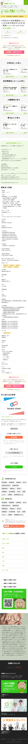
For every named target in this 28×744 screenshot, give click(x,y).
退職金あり (12, 488)
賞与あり (19, 488)
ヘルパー (4, 494)
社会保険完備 (12, 491)
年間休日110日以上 (6, 485)
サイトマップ (18, 677)
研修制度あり (5, 488)
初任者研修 (4, 482)
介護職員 (10, 494)
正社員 (18, 491)
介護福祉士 (18, 482)
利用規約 (20, 675)
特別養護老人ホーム (18, 494)
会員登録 (18, 667)
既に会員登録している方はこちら (14, 55)
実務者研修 (11, 482)
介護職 (23, 491)
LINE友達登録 (14, 466)
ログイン (10, 667)
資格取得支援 (15, 485)
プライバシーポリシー (6, 677)
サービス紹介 (15, 675)
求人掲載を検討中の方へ (6, 675)
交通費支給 (4, 491)
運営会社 (13, 677)
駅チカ (24, 482)
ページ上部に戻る (14, 428)
